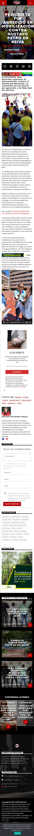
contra (5, 400)
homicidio (6, 528)
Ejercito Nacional (18, 522)
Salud (20, 537)
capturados (6, 519)
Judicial (5, 663)
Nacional (5, 534)
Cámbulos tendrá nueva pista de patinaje (17, 642)
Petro (19, 403)
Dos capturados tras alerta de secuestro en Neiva (17, 612)
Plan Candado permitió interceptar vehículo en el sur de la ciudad (17, 673)
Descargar (22, 387)
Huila (13, 528)
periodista (11, 403)
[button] (17, 297)
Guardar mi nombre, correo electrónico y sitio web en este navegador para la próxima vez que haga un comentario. (19, 493)
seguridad (6, 540)
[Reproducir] (4, 322)
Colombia (16, 519)
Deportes (6, 632)
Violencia (23, 540)
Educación (6, 522)
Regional (13, 537)
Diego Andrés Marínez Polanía (12, 624)
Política (5, 537)
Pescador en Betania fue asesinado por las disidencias (25, 712)
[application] (17, 297)
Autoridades (15, 516)
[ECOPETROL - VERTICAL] (17, 570)
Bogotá (25, 516)
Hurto (19, 528)
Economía (25, 519)
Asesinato (5, 516)
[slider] (15, 322)
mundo (24, 531)
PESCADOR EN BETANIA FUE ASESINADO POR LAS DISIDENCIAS (15, 212)
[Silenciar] (27, 322)
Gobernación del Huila (18, 525)
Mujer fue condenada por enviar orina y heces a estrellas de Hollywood (8, 714)
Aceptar (17, 833)
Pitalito (19, 534)
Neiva (17, 12)
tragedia (15, 540)
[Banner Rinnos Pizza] (17, 74)
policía (26, 534)
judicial (17, 531)
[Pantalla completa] (30, 322)
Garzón (5, 525)
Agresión (18, 397)
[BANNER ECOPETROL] (17, 255)
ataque (25, 397)
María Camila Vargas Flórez (11, 654)
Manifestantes (15, 400)
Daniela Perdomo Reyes (18, 51)
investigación (7, 531)
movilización (26, 400)
